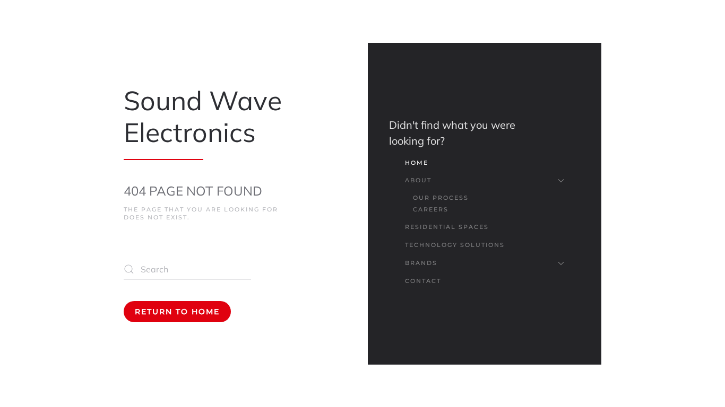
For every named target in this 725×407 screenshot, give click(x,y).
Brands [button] (421, 263)
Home (416, 162)
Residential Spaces (447, 227)
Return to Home (177, 311)
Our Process (441, 197)
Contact (423, 281)
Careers (430, 209)
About (418, 180)
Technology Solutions (455, 245)
